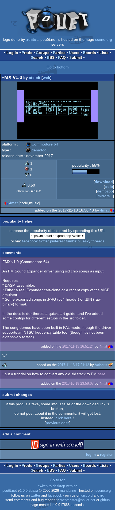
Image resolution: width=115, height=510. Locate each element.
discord (87, 495)
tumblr (71, 241)
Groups (42, 52)
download (104, 182)
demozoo (105, 191)
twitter (44, 241)
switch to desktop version (57, 486)
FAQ (62, 57)
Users (74, 52)
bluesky (84, 241)
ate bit (34, 77)
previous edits (57, 423)
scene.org (103, 39)
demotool (36, 150)
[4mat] (6, 203)
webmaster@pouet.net (77, 500)
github (105, 500)
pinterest (57, 241)
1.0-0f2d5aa (29, 491)
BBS (51, 57)
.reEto (31, 39)
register (106, 455)
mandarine (68, 491)
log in (91, 455)
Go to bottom (58, 67)
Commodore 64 (42, 144)
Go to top (58, 480)
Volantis (101, 365)
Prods (27, 52)
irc (102, 495)
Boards (89, 52)
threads (97, 241)
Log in (12, 52)
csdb (109, 186)
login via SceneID (65, 445)
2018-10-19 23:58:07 (78, 383)
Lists (104, 52)
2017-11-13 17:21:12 (73, 365)
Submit (75, 57)
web (46, 77)
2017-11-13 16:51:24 (78, 346)
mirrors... (105, 196)
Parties (59, 52)
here (101, 374)
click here (64, 418)
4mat (13, 203)
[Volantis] (110, 365)
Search (37, 57)
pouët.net (9, 491)
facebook (30, 241)
